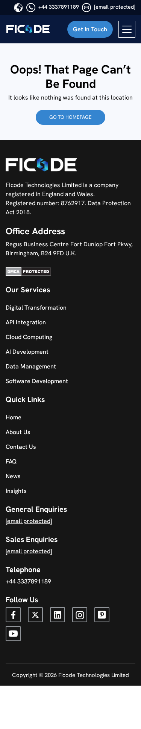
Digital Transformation (36, 308)
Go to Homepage (70, 117)
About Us (18, 432)
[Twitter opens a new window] (35, 614)
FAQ (11, 461)
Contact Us (21, 447)
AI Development (27, 352)
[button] (90, 29)
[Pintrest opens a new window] (101, 614)
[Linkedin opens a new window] (57, 614)
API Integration (26, 322)
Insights (16, 491)
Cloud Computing (29, 337)
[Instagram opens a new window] (79, 614)
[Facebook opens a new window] (13, 614)
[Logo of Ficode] (28, 29)
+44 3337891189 (58, 6)
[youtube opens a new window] (13, 633)
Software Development (37, 381)
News (13, 476)
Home (13, 417)
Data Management (31, 366)
